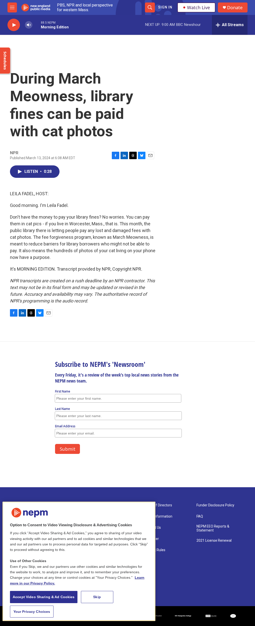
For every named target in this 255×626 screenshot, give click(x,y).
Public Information (157, 516)
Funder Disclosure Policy (215, 505)
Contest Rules (154, 550)
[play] (14, 25)
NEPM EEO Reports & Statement (212, 528)
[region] (78, 561)
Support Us (152, 528)
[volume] (28, 25)
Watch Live (198, 7)
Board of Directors (157, 505)
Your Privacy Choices (31, 612)
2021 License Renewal (214, 540)
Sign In (165, 7)
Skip (97, 597)
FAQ (199, 516)
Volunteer (151, 539)
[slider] (36, 24)
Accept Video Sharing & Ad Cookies (44, 597)
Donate (235, 7)
